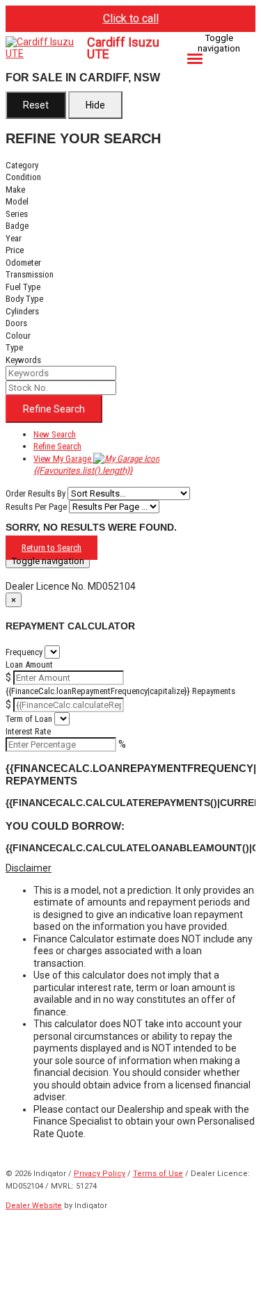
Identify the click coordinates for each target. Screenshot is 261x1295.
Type (14, 347)
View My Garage (82, 464)
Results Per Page (36, 506)
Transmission (30, 274)
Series (17, 214)
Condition (23, 177)
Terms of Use (158, 1173)
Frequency (24, 652)
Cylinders (22, 311)
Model (17, 201)
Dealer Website (34, 1205)
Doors (16, 323)
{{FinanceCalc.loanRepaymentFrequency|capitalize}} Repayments (120, 691)
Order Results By (35, 493)
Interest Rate (28, 731)
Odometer (23, 262)
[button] (130, 868)
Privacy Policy (99, 1173)
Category (22, 165)
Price (15, 250)
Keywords (23, 360)
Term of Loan (29, 719)
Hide (95, 105)
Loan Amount (29, 664)
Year (14, 238)
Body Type (24, 298)
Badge (17, 225)
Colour (18, 335)
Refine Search (54, 409)
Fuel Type (23, 287)
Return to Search (51, 547)
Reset (36, 105)
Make (15, 189)
